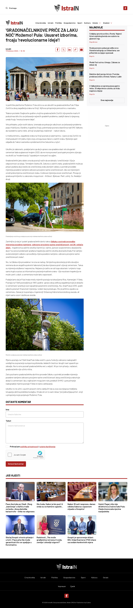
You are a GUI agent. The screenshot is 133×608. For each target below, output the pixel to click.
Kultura (87, 23)
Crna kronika (40, 23)
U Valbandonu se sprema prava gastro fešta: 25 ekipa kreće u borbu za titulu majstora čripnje (104, 88)
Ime (7, 409)
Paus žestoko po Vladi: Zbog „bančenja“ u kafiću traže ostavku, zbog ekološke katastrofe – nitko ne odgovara (20, 508)
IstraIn (50, 23)
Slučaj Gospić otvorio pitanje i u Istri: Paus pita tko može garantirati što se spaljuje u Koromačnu (20, 541)
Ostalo (95, 23)
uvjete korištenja (47, 446)
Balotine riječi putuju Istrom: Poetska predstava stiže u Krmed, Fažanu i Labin (105, 75)
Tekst (8, 420)
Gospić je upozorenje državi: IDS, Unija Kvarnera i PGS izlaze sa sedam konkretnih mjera (82, 539)
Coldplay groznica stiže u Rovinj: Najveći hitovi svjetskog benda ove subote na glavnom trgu (105, 36)
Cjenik (72, 586)
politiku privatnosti (29, 446)
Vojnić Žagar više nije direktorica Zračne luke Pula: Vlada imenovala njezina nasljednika (111, 508)
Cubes (88, 602)
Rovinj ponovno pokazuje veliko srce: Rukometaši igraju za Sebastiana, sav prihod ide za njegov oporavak (104, 50)
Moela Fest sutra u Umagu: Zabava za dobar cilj (104, 63)
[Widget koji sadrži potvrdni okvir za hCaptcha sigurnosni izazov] (25, 455)
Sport (79, 23)
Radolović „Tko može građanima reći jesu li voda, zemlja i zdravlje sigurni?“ (49, 539)
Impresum (62, 586)
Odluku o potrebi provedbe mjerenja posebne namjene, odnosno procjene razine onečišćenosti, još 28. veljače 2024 (44, 244)
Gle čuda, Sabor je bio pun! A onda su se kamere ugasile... (50, 505)
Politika (58, 23)
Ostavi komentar (16, 464)
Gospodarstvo (69, 23)
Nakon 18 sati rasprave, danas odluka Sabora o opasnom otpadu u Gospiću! (81, 506)
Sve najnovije (107, 100)
